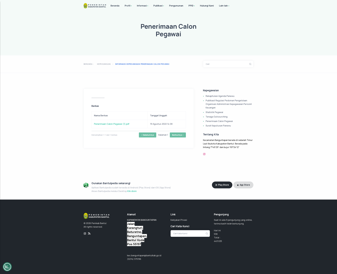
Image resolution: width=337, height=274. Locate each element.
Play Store (223, 184)
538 (215, 234)
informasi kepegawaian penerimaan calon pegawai (142, 64)
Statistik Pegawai (214, 112)
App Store (244, 184)
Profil (127, 5)
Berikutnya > (178, 135)
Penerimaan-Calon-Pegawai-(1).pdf (111, 123)
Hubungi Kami (207, 5)
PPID (191, 5)
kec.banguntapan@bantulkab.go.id (144, 255)
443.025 (218, 241)
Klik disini (132, 191)
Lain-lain (223, 5)
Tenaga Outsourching (216, 116)
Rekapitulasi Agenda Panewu (220, 96)
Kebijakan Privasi (178, 219)
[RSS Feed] (89, 233)
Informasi (142, 5)
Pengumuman (176, 5)
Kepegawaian (104, 64)
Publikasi (157, 5)
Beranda (115, 5)
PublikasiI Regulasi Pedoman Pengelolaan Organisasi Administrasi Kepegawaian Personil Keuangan (229, 104)
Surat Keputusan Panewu (218, 125)
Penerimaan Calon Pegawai (219, 121)
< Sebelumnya (147, 135)
